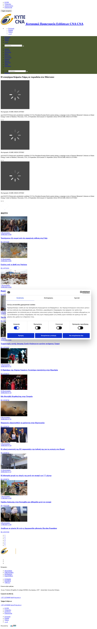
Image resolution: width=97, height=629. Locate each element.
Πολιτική (7, 50)
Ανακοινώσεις (9, 6)
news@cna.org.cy (16, 605)
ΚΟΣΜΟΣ (8, 581)
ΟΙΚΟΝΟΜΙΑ (9, 572)
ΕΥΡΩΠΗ (8, 579)
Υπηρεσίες (8, 4)
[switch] (38, 327)
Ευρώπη (7, 59)
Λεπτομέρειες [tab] (48, 298)
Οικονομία (8, 52)
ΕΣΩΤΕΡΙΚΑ (9, 576)
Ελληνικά (11, 28)
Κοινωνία (7, 56)
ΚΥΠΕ (7, 2)
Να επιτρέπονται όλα (76, 335)
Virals (6, 64)
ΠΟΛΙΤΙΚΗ (8, 571)
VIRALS (7, 582)
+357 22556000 (5, 605)
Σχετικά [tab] (76, 298)
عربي (10, 34)
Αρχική (7, 49)
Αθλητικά (7, 62)
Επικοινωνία (8, 7)
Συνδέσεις (8, 611)
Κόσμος (7, 61)
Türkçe (10, 32)
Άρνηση (20, 335)
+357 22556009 (5, 597)
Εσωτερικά (8, 57)
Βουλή (7, 54)
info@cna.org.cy (16, 597)
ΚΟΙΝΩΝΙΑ (8, 574)
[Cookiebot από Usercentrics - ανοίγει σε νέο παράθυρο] (81, 292)
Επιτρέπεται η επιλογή (48, 335)
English (10, 30)
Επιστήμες (8, 66)
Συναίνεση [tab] (20, 298)
